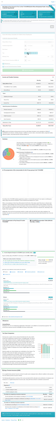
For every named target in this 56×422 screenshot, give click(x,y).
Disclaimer (7, 420)
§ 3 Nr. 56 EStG (29, 396)
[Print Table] (53, 77)
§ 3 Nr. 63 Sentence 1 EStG (23, 404)
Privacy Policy (14, 420)
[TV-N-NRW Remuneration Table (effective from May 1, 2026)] (39, 221)
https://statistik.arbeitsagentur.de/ (15, 316)
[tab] (5, 272)
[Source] (8, 214)
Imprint (3, 420)
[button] (2, 2)
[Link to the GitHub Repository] (49, 131)
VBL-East (12, 382)
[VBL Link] (9, 385)
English (53, 1)
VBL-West (6, 382)
